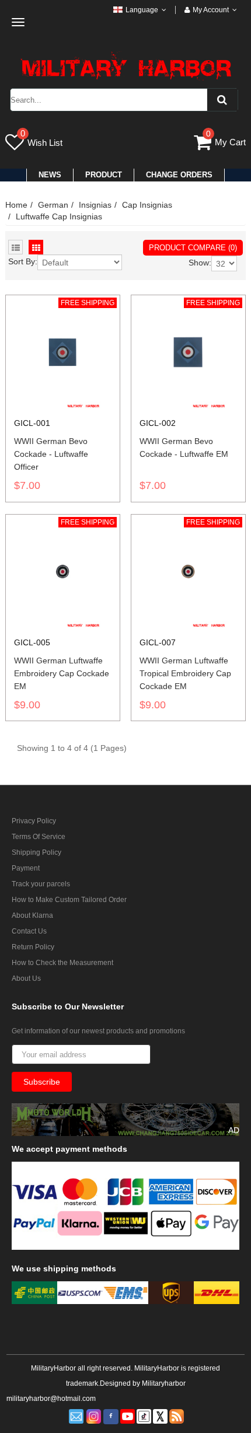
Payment (26, 868)
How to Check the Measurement (62, 963)
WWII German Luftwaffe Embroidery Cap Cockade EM (61, 673)
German (53, 204)
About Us (26, 978)
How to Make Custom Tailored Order (69, 900)
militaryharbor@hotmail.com (51, 1398)
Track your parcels (41, 884)
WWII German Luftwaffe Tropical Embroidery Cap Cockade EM (185, 673)
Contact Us (29, 931)
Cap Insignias (147, 204)
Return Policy (33, 947)
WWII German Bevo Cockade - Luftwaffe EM (184, 447)
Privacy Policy (34, 821)
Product (103, 174)
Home (16, 204)
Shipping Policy (36, 852)
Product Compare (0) (193, 247)
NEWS (50, 174)
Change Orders (179, 174)
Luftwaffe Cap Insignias (59, 216)
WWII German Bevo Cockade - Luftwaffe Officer (51, 453)
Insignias (95, 204)
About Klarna (32, 915)
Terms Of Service (38, 837)
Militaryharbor (164, 1383)
